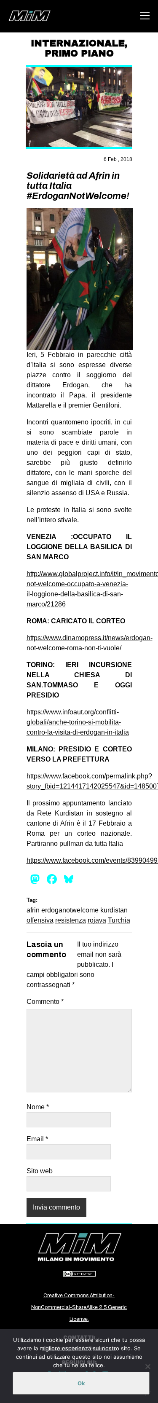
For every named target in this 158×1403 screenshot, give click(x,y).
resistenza (70, 920)
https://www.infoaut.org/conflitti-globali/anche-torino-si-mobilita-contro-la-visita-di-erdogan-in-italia (78, 722)
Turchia (119, 920)
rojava (97, 920)
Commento (45, 1001)
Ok (81, 1383)
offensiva (40, 920)
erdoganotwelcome (70, 910)
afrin (33, 910)
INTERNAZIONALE (78, 43)
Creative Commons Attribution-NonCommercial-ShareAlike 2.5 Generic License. (79, 1307)
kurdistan (114, 910)
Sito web (40, 1171)
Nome (38, 1107)
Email (37, 1139)
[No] (147, 1366)
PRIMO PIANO (79, 53)
